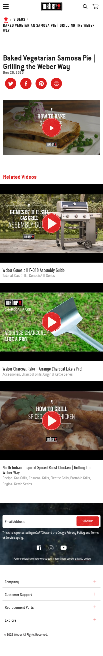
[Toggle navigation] (5, 6)
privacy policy (83, 558)
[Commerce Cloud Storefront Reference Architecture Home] (51, 6)
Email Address (15, 521)
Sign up (87, 521)
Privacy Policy (75, 533)
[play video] (52, 223)
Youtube (63, 547)
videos (19, 19)
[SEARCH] (86, 7)
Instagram (51, 548)
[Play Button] (51, 127)
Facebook (39, 548)
